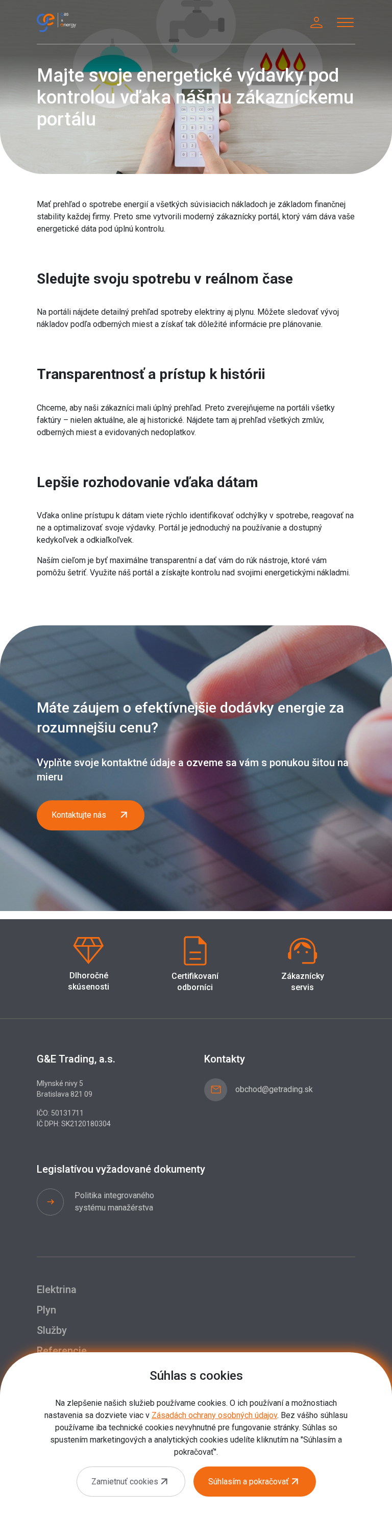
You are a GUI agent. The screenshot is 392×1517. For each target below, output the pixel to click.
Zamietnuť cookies (124, 1481)
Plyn (46, 1310)
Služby (52, 1330)
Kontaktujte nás (79, 815)
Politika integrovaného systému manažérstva (114, 1201)
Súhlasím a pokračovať (248, 1481)
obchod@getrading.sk (274, 1089)
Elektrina (57, 1289)
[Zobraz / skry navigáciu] (345, 22)
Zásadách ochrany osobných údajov (214, 1415)
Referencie (62, 1351)
